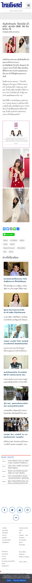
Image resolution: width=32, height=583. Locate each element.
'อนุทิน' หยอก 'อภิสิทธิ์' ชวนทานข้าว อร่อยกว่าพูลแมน (18, 467)
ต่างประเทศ (5, 551)
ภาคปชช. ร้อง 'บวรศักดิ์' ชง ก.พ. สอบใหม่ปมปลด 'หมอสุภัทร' (16, 435)
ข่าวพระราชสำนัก (6, 540)
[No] (30, 578)
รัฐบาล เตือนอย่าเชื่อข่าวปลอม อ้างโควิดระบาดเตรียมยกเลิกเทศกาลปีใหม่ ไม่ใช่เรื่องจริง (18, 482)
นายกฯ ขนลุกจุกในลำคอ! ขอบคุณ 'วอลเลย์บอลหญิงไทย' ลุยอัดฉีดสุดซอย (18, 477)
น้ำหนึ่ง (5, 244)
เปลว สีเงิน (5, 530)
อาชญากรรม (5, 554)
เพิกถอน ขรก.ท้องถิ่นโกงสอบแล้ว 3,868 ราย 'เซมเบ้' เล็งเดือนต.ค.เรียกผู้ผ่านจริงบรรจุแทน (18, 472)
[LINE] (16, 518)
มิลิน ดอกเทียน (21, 248)
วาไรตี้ (20, 530)
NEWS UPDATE (7, 457)
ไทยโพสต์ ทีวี (5, 566)
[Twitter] (12, 510)
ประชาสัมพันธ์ (22, 540)
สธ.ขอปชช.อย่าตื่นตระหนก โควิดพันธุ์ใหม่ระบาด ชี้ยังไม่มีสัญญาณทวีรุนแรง (16, 281)
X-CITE (4, 556)
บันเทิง (3, 563)
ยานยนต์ (4, 559)
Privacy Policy (23, 562)
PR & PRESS (22, 552)
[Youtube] (20, 510)
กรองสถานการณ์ (23, 528)
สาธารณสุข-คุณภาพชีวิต (8, 561)
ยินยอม (9, 580)
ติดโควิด (22, 240)
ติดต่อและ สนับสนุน (24, 557)
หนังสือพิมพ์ (5, 542)
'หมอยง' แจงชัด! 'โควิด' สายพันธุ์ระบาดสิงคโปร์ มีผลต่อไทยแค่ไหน (16, 342)
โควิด (5, 252)
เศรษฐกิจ (4, 538)
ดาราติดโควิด (13, 240)
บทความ (4, 535)
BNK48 (5, 240)
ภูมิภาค (21, 542)
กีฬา (20, 533)
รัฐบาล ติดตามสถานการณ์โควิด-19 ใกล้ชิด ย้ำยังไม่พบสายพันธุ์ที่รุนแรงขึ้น (14, 312)
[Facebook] (4, 510)
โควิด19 (11, 252)
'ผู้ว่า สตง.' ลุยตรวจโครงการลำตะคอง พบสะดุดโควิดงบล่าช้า (16, 404)
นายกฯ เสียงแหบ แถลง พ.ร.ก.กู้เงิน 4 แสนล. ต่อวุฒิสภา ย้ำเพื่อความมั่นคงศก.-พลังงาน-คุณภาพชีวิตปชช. (18, 462)
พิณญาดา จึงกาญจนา (9, 248)
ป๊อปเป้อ (12, 244)
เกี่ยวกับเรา (22, 554)
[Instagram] (27, 510)
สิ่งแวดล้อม (22, 545)
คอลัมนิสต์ (5, 533)
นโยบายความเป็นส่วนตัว (19, 580)
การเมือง (4, 528)
